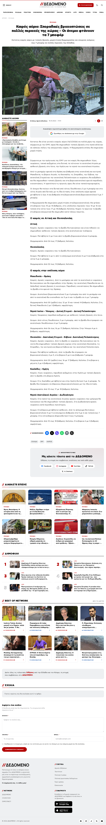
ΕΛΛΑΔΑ (18, 12)
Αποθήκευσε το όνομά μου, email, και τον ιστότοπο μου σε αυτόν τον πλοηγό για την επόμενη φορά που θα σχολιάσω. (44, 744)
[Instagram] (86, 821)
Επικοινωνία (59, 785)
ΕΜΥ (42, 441)
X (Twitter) (68, 471)
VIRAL (101, 12)
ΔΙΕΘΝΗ (60, 12)
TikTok (90, 466)
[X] (97, 821)
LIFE (75, 12)
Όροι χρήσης (59, 782)
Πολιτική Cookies (60, 775)
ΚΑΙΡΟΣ (49, 441)
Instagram (62, 466)
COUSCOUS (6, 798)
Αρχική (4, 18)
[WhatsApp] (62, 433)
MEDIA (81, 12)
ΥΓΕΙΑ (95, 12)
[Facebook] (47, 433)
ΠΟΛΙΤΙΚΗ (27, 12)
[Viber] (57, 433)
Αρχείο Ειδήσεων (61, 768)
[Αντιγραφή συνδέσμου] (72, 433)
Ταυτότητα (58, 771)
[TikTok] (91, 821)
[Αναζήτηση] (102, 5)
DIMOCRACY (6, 801)
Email (56, 734)
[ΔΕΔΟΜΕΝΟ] (15, 765)
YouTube (77, 466)
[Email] (67, 433)
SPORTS (68, 12)
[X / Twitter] (52, 433)
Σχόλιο (5, 715)
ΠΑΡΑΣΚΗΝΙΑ (8, 12)
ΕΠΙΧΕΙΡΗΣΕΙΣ (49, 12)
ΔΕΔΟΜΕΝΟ (27, 675)
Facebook (47, 466)
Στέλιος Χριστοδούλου (38, 121)
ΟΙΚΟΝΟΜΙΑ (37, 12)
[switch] (97, 5)
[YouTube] (102, 821)
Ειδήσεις (30, 672)
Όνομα (5, 734)
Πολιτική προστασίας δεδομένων (66, 778)
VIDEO (88, 12)
